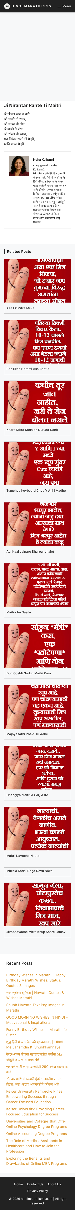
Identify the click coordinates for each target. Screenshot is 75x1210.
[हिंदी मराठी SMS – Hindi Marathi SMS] (26, 6)
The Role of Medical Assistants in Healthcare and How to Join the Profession (34, 1146)
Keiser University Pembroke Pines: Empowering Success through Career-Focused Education (35, 1096)
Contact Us (35, 1184)
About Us (54, 1184)
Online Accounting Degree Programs (36, 1134)
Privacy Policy (37, 1191)
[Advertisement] (37, 56)
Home (18, 1184)
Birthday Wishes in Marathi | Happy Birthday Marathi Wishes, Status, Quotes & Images (35, 980)
